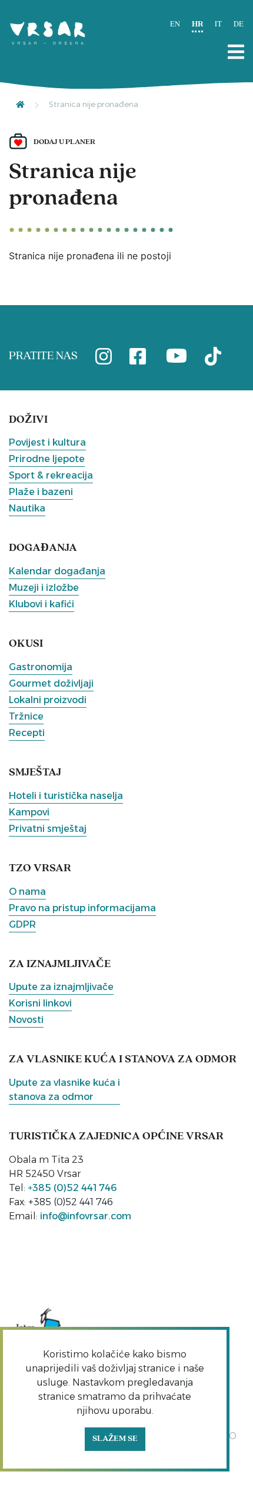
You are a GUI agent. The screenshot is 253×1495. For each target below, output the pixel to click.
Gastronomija (40, 667)
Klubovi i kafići (41, 604)
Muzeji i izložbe (44, 587)
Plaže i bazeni (41, 491)
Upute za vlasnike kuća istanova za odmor (64, 1089)
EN (175, 24)
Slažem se (115, 1438)
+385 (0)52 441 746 (72, 1187)
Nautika (27, 508)
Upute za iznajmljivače (61, 986)
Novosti (26, 1019)
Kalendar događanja (57, 571)
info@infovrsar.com (85, 1216)
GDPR (22, 924)
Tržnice (26, 716)
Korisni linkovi (40, 1003)
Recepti (27, 732)
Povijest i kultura (47, 442)
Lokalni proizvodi (47, 699)
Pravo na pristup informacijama (82, 908)
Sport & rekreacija (51, 475)
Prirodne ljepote (47, 458)
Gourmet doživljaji (51, 683)
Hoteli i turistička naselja (66, 795)
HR (197, 24)
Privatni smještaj (47, 828)
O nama (27, 891)
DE (239, 24)
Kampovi (29, 812)
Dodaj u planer (64, 142)
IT (218, 24)
